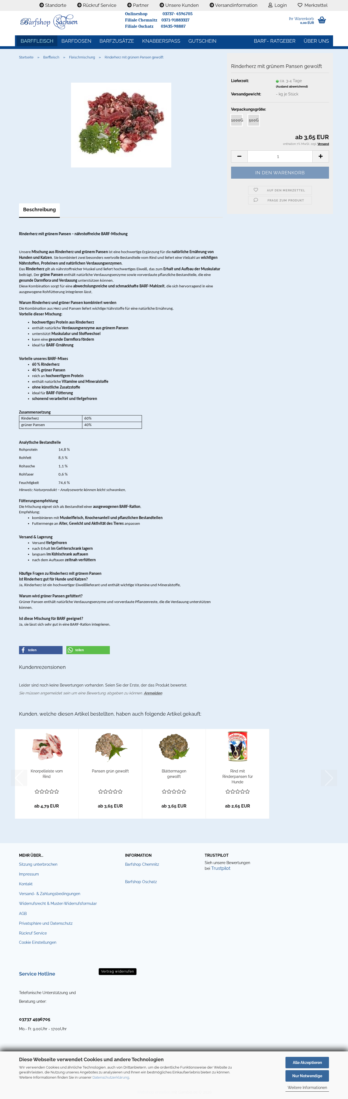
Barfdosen (76, 41)
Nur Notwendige (307, 1076)
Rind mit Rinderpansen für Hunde (237, 776)
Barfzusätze (117, 41)
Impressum (29, 874)
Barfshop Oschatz (141, 882)
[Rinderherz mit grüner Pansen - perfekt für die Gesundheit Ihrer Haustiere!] (121, 125)
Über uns (316, 41)
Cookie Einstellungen (37, 942)
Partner (140, 5)
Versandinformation (235, 5)
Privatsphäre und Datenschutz (46, 923)
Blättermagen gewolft (174, 774)
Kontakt (26, 884)
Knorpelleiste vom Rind (47, 774)
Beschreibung (39, 209)
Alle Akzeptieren (307, 1062)
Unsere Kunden (181, 5)
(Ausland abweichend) (292, 86)
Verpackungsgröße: (248, 109)
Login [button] (279, 5)
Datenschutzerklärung (110, 1077)
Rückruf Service (99, 5)
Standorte (55, 5)
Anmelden (153, 693)
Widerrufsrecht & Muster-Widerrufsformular (58, 903)
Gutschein (202, 41)
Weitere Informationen (307, 1087)
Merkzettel (315, 5)
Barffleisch (37, 41)
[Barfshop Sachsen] (68, 22)
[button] (239, 156)
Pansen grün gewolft (110, 771)
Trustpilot (220, 868)
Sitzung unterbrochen (38, 864)
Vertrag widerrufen (117, 971)
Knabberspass (161, 41)
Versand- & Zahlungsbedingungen (49, 894)
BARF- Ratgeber (275, 41)
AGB (23, 913)
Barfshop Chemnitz (142, 864)
